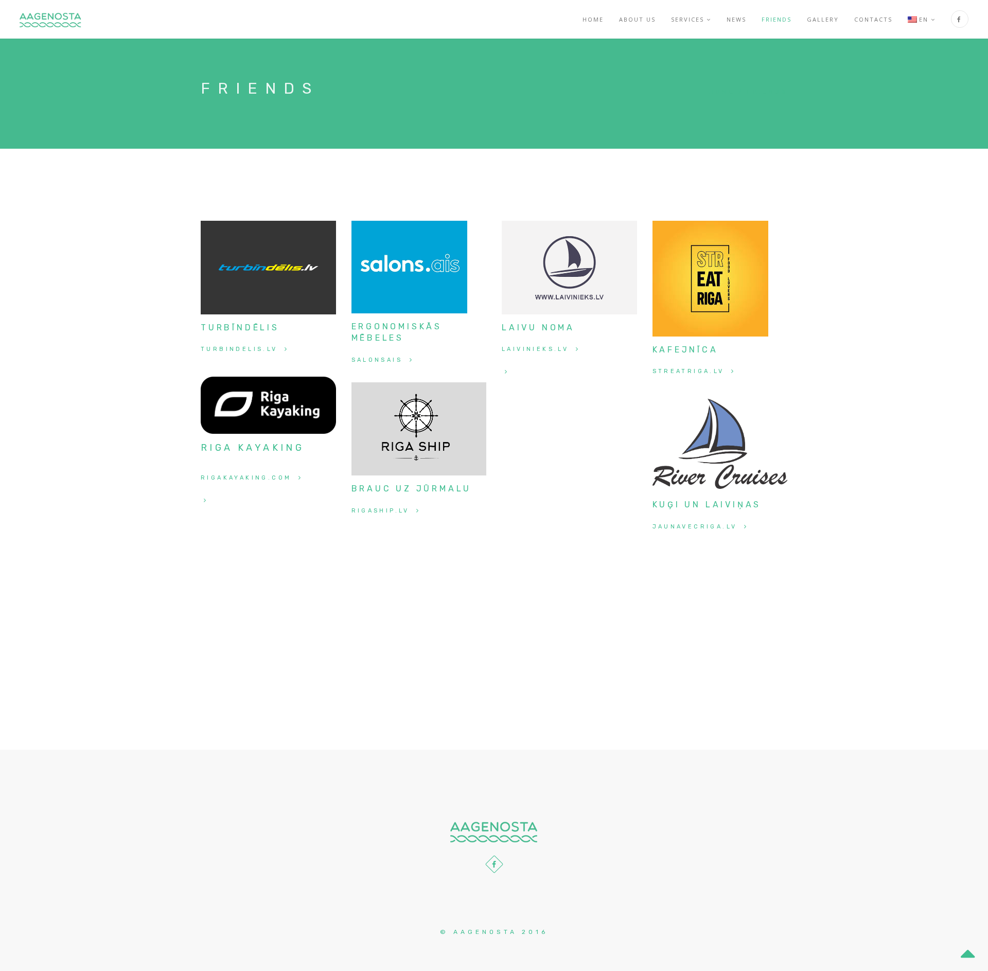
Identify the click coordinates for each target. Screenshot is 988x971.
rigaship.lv (382, 510)
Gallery (823, 19)
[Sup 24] (204, 500)
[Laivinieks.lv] (569, 266)
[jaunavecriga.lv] (720, 443)
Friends (776, 19)
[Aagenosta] (50, 19)
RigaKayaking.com (248, 477)
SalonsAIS (379, 360)
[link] (505, 371)
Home (593, 19)
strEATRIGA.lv (690, 371)
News (736, 19)
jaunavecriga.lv (696, 526)
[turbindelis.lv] (268, 266)
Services (687, 19)
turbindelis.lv (241, 349)
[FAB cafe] (710, 278)
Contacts (873, 19)
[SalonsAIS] (409, 266)
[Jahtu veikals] (268, 404)
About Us (637, 19)
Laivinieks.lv (537, 349)
